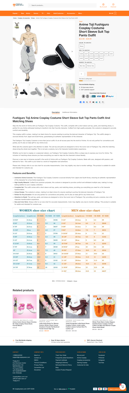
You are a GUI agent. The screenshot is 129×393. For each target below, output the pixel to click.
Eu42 (111, 53)
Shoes (33, 18)
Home (14, 18)
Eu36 (81, 53)
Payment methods (61, 360)
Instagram (102, 360)
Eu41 (106, 53)
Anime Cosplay (81, 358)
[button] (72, 51)
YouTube (101, 362)
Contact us (37, 358)
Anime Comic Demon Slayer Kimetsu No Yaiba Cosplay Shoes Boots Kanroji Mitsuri (25, 323)
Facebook (102, 355)
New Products (24, 320)
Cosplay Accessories (24, 18)
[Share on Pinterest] (90, 102)
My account (80, 355)
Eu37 (86, 53)
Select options (24, 334)
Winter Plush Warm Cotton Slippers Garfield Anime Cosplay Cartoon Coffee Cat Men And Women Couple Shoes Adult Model (104, 324)
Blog (57, 367)
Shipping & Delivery (62, 362)
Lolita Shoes (50, 320)
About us (37, 355)
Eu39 (96, 53)
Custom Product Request (63, 370)
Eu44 (86, 58)
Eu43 (81, 58)
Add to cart (102, 74)
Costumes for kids (83, 365)
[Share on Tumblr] (99, 102)
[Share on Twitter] (87, 102)
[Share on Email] (93, 102)
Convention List (39, 367)
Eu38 (91, 53)
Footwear (16, 320)
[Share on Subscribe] (96, 102)
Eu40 (101, 53)
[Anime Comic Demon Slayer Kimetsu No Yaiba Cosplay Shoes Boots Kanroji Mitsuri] (25, 306)
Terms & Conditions (40, 362)
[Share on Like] (80, 102)
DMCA (36, 360)
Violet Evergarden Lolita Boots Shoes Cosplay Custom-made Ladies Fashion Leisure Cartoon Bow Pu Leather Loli (77, 326)
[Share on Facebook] (83, 102)
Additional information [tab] (69, 112)
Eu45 (91, 58)
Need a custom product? (117, 389)
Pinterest (101, 358)
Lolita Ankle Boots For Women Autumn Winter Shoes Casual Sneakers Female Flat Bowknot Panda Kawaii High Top (49, 326)
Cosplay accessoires (83, 360)
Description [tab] (56, 112)
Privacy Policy (38, 365)
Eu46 (96, 58)
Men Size (82, 66)
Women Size (90, 66)
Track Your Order (61, 355)
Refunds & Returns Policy (64, 365)
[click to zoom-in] (44, 51)
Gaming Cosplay (82, 362)
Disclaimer (37, 370)
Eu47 (101, 58)
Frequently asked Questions (64, 358)
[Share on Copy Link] (103, 102)
